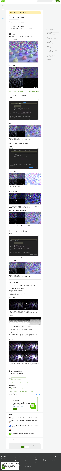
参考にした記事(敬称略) (50, 56)
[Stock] (3, 9)
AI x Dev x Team (38, 2)
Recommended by (16, 414)
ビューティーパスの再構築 (49, 29)
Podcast (35, 465)
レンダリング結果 (49, 32)
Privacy (16, 460)
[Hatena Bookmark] (3, 19)
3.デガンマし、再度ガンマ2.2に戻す (52, 43)
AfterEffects (49, 59)
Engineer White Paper (28, 466)
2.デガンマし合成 (49, 42)
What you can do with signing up (18, 406)
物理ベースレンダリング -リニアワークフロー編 (19, 382)
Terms (16, 459)
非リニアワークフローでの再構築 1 (51, 38)
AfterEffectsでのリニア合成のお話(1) (17, 388)
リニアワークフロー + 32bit (51, 55)
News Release (54, 462)
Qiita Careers (32, 2)
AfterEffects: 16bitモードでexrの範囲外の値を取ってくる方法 (22, 391)
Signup (58, 1)
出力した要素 (49, 33)
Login (54, 1)
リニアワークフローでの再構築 (51, 34)
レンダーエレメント (50, 52)
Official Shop (45, 460)
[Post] (3, 13)
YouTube (35, 463)
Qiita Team (44, 457)
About (16, 457)
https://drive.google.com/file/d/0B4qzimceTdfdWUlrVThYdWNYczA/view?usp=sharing (24, 91)
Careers (53, 459)
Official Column (21, 2)
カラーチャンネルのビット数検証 (52, 50)
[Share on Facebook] (3, 16)
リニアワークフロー (50, 54)
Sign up (15, 408)
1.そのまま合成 (49, 41)
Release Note (26, 457)
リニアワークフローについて (16, 379)
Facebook (35, 462)
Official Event (26, 459)
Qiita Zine (44, 459)
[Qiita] (3, 1)
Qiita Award (26, 465)
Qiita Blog (53, 460)
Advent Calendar (27, 462)
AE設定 (48, 46)
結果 (47, 37)
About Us (53, 457)
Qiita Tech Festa (27, 463)
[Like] (3, 6)
